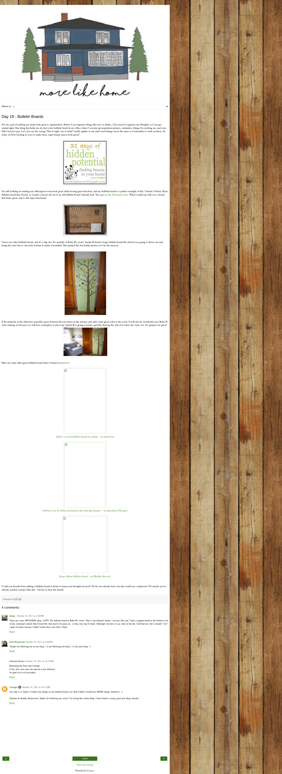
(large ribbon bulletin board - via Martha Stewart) (85, 576)
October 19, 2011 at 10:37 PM (40, 661)
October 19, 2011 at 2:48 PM (30, 615)
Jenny (12, 616)
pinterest (65, 362)
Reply (12, 631)
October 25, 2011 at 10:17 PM (36, 687)
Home (85, 758)
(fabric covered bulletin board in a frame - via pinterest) (85, 436)
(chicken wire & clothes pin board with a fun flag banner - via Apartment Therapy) (85, 510)
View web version (85, 764)
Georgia (13, 687)
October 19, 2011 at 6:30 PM (39, 641)
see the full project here (116, 194)
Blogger (90, 770)
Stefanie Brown (17, 661)
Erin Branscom (17, 642)
